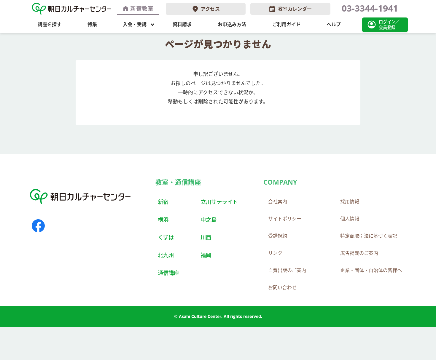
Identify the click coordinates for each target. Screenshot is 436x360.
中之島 (209, 219)
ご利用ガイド (286, 24)
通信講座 (168, 272)
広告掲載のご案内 (359, 253)
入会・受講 (135, 24)
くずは (166, 237)
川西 (206, 237)
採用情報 (349, 201)
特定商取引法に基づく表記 (368, 236)
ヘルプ (334, 24)
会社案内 (277, 201)
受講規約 (277, 236)
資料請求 (182, 24)
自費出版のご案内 (287, 270)
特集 (92, 24)
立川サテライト (219, 201)
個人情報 (349, 218)
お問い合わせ (282, 287)
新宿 (163, 201)
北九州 (166, 255)
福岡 (206, 255)
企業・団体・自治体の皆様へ (371, 270)
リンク (275, 253)
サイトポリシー (284, 218)
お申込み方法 (232, 24)
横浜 (163, 219)
